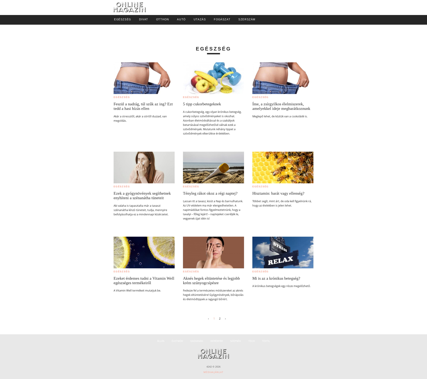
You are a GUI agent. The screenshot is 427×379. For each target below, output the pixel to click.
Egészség (122, 97)
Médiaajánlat (213, 372)
